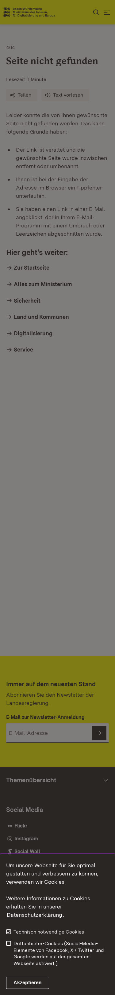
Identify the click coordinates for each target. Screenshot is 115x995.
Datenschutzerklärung (34, 915)
